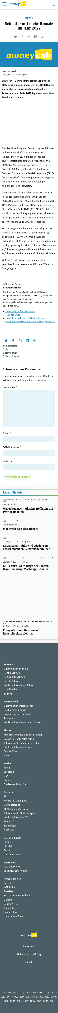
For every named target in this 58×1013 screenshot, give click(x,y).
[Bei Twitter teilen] (15, 37)
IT (5, 796)
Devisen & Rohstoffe (15, 784)
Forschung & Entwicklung (17, 895)
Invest (7, 755)
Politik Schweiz (12, 673)
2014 (22, 997)
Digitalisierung (12, 805)
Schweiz (29, 18)
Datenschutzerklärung (29, 954)
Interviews (9, 863)
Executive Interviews (15, 871)
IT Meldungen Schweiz (16, 809)
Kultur (7, 842)
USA (6, 776)
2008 (6, 1001)
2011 (41, 997)
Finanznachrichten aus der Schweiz (23, 735)
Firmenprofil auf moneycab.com (20, 311)
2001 (52, 1001)
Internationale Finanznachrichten (21, 743)
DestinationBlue (12, 854)
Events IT (9, 821)
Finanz (7, 730)
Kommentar (10, 387)
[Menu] (5, 4)
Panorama (9, 718)
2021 (34, 993)
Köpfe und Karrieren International (22, 722)
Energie (8, 883)
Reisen (7, 850)
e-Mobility (9, 887)
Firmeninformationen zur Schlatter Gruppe (25, 318)
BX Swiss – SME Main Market (19, 739)
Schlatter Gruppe (13, 315)
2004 (32, 1001)
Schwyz (8, 694)
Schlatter (7, 349)
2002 (45, 1001)
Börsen (7, 780)
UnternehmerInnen (14, 916)
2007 (12, 1001)
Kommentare (10, 912)
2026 (3, 993)
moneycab (12, 71)
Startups (8, 792)
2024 (16, 993)
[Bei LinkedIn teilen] (35, 37)
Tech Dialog (10, 826)
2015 (16, 997)
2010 (47, 997)
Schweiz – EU (11, 904)
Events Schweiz (12, 681)
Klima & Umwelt (12, 879)
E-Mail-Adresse (12, 447)
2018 (53, 993)
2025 (9, 993)
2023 (22, 993)
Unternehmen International (18, 706)
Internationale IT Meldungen (19, 813)
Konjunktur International (17, 714)
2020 (41, 993)
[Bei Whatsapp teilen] (29, 37)
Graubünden (10, 689)
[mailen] (42, 37)
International (11, 702)
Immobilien (10, 908)
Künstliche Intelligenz (15, 801)
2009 (53, 997)
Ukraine (8, 900)
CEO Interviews (12, 867)
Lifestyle (8, 846)
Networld (9, 830)
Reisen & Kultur (12, 838)
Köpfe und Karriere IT (16, 817)
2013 (28, 997)
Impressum (29, 946)
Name (7, 433)
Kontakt (29, 962)
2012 (34, 997)
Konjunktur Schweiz (14, 677)
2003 (39, 1001)
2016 (9, 997)
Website (7, 461)
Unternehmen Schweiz (16, 669)
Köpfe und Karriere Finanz (18, 747)
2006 (19, 1001)
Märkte (7, 763)
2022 (28, 993)
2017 (3, 997)
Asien (7, 768)
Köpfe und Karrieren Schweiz (19, 685)
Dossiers (8, 891)
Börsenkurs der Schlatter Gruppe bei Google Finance (30, 322)
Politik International (15, 710)
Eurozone (9, 772)
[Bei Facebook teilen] (22, 37)
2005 (26, 1001)
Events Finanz (11, 751)
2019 (47, 993)
